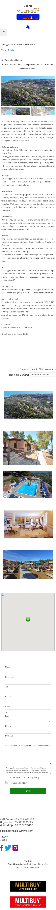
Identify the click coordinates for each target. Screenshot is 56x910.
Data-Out (9, 736)
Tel (6, 687)
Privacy (4, 836)
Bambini (9, 716)
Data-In (8, 726)
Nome (8, 667)
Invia (28, 791)
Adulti (8, 706)
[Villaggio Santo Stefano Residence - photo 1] (28, 91)
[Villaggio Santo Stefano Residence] (28, 408)
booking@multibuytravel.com (16, 830)
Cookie (3, 840)
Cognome (9, 677)
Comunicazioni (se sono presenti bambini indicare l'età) (27, 746)
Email (8, 697)
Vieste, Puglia (7, 50)
